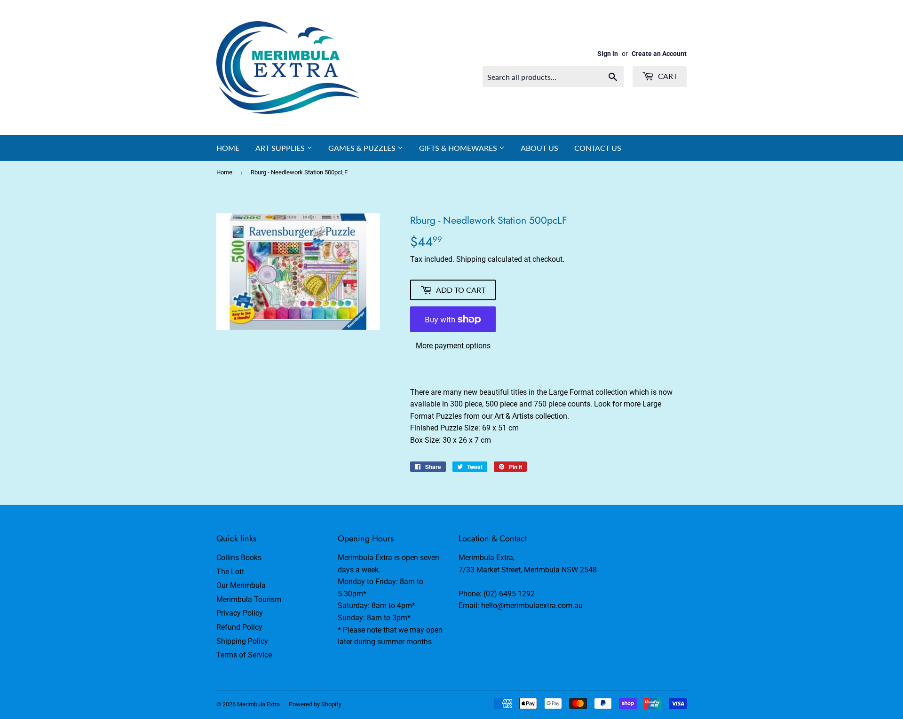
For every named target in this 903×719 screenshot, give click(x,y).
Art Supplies (281, 147)
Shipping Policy (242, 641)
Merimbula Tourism (248, 599)
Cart (666, 75)
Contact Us (597, 147)
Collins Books (238, 557)
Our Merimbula (241, 585)
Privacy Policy (239, 613)
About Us (539, 147)
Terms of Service (244, 654)
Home (227, 147)
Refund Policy (239, 627)
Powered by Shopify (315, 704)
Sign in (607, 53)
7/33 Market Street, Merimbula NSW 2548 (528, 569)
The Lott (230, 571)
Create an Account (659, 53)
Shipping (471, 259)
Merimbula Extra (258, 704)
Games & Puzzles (362, 147)
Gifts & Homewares (459, 147)
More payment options (453, 345)
